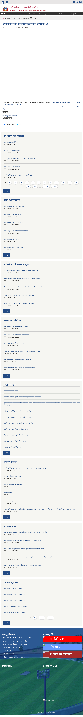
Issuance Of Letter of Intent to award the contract (19, 295)
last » (54, 186)
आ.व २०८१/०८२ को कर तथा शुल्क (13, 588)
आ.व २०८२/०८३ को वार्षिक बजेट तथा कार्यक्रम (16, 231)
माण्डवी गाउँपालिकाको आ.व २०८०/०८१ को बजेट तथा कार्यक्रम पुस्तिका (22, 351)
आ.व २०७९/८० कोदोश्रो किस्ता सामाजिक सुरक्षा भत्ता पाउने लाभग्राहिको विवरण (23, 540)
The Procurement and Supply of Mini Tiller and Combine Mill (23, 287)
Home (3, 18)
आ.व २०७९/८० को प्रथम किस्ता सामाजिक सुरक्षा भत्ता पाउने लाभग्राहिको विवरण (24, 549)
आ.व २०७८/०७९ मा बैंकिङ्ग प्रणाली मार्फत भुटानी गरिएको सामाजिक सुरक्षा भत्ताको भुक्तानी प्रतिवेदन (29, 557)
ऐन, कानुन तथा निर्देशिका (10, 116)
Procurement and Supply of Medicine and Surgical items (22, 278)
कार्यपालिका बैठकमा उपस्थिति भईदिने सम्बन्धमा (63, 14)
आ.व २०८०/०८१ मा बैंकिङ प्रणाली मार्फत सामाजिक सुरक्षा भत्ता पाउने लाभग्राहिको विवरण (26, 532)
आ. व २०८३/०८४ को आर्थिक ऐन (12, 150)
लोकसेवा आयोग (7, 651)
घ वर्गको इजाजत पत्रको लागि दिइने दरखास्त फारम (16, 441)
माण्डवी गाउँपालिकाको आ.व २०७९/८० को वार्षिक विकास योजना (19, 368)
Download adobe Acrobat (61, 102)
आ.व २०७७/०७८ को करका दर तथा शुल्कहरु (15, 612)
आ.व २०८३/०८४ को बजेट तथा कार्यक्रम (14, 206)
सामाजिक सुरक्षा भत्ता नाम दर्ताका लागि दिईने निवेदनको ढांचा (18, 423)
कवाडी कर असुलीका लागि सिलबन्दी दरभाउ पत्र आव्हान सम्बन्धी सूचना (21, 270)
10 (56, 183)
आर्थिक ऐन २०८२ (8, 501)
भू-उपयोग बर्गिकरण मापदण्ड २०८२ (12, 476)
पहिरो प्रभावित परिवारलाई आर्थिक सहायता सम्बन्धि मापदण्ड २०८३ (20, 158)
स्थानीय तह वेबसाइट (60, 654)
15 (35, 186)
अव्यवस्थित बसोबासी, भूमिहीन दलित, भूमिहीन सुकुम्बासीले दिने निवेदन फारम (22, 397)
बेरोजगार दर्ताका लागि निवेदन (11, 391)
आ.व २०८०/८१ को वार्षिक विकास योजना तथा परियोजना (18, 359)
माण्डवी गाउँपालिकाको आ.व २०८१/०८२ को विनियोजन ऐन (18, 175)
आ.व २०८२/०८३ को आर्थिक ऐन (12, 167)
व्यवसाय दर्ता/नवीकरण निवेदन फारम (12, 447)
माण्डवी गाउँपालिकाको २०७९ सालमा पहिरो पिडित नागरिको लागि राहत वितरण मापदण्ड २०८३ (26, 468)
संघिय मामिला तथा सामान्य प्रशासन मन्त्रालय (17, 638)
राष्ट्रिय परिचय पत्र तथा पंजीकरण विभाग (15, 641)
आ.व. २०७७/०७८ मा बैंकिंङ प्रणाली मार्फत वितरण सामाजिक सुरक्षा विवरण (22, 565)
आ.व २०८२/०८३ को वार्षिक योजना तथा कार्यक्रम (16, 335)
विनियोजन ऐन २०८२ (9, 493)
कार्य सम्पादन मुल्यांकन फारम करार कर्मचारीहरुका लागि (17, 417)
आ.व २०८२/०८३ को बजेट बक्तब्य (12, 239)
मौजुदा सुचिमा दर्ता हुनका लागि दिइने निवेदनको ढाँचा (16, 435)
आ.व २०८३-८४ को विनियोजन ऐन (12, 142)
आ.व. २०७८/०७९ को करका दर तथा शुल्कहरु (15, 606)
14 (28, 186)
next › (46, 186)
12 (70, 183)
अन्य (7, 191)
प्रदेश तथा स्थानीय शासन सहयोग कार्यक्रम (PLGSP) (20, 644)
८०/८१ (5, 122)
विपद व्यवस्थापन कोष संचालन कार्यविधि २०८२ (15, 484)
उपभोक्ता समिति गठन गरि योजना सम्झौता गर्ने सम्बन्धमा (35, 14)
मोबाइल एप (55, 646)
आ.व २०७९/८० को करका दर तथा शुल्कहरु (15, 600)
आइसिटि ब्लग (56, 639)
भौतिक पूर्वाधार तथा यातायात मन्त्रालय (14, 657)
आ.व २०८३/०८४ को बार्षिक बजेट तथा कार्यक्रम (16, 326)
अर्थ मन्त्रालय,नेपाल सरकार (11, 647)
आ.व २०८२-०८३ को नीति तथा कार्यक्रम (14, 247)
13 (76, 183)
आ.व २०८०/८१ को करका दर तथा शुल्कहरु (15, 594)
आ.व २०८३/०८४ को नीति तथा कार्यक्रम (14, 222)
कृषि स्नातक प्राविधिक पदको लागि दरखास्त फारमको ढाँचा (18, 411)
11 (63, 183)
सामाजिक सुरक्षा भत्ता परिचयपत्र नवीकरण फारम (16, 429)
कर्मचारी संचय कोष (8, 654)
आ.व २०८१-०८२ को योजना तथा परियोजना (15, 343)
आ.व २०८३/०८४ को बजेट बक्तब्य (12, 214)
